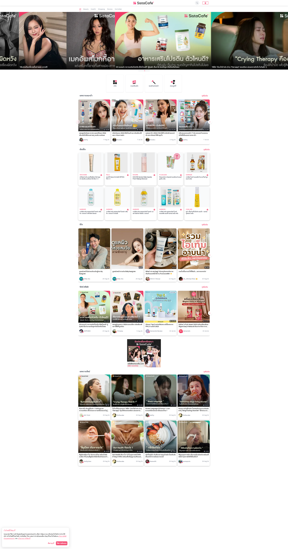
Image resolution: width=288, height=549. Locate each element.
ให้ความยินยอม (61, 543)
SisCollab (118, 9)
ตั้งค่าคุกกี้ (51, 543)
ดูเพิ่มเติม (205, 96)
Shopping (101, 9)
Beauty (86, 9)
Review (109, 9)
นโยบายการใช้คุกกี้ (24, 538)
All (80, 9)
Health (93, 9)
